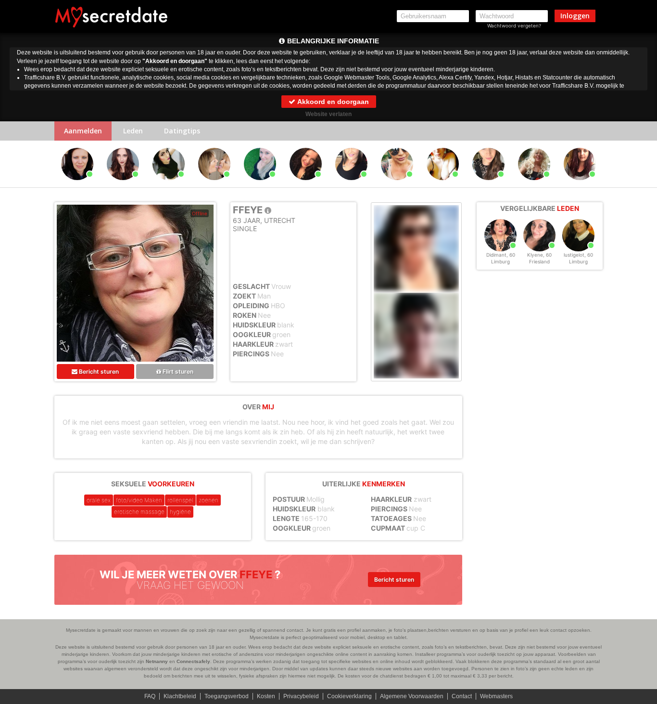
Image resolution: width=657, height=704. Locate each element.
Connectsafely (193, 661)
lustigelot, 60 (578, 255)
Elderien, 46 (443, 184)
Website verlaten (328, 114)
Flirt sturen (177, 371)
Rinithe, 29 (168, 184)
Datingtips (182, 130)
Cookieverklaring (349, 696)
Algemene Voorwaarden (411, 696)
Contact (462, 696)
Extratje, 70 (214, 184)
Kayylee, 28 (489, 184)
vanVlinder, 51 (77, 184)
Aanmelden (83, 130)
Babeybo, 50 (351, 184)
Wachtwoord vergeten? (514, 25)
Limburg (500, 261)
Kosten (266, 696)
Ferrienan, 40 (306, 184)
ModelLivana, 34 (397, 184)
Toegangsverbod (226, 696)
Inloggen (575, 15)
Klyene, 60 (539, 255)
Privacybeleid (301, 696)
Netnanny (157, 661)
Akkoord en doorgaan (332, 101)
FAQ (149, 696)
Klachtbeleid (180, 696)
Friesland (539, 261)
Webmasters (496, 696)
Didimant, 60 (500, 255)
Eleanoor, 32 (123, 184)
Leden (133, 130)
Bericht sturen (98, 371)
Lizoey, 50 (580, 184)
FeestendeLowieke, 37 (261, 184)
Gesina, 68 (534, 184)
